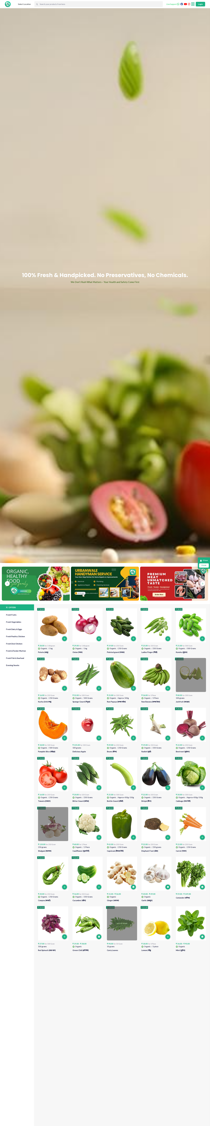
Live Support (171, 4)
